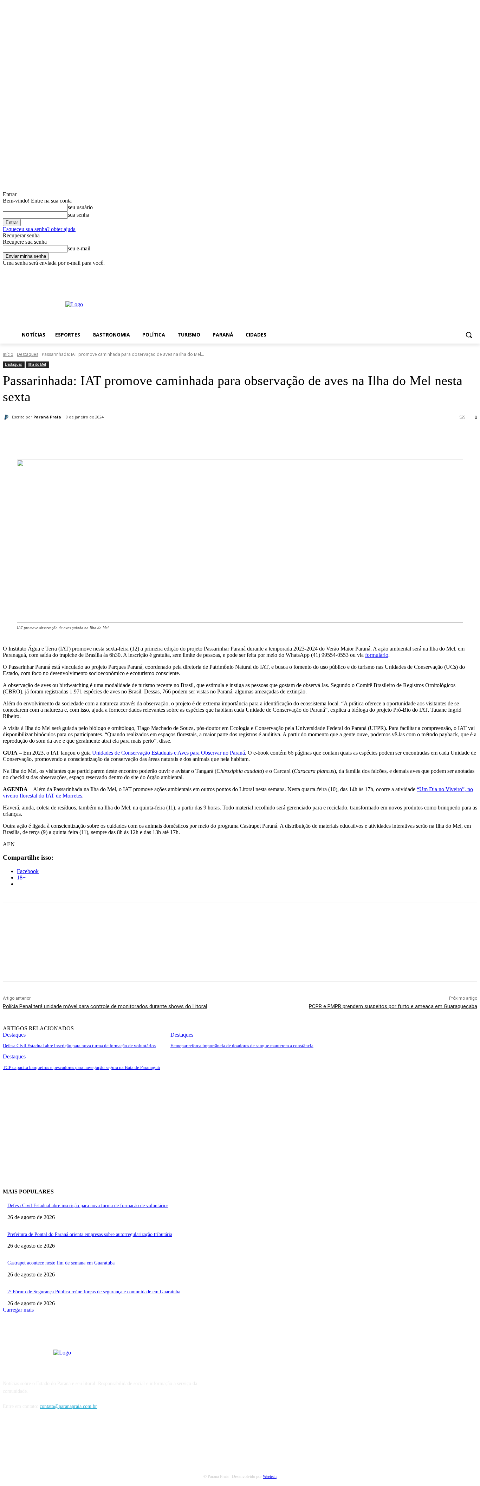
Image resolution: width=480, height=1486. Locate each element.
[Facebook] (454, 271)
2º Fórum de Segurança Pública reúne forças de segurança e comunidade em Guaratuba (93, 1291)
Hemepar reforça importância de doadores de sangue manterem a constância (241, 1045)
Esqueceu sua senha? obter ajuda (39, 229)
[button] (468, 334)
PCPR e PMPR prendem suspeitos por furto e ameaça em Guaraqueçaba (393, 1006)
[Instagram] (463, 271)
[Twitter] (111, 436)
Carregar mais (18, 1310)
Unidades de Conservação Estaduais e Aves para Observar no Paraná (168, 753)
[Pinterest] (136, 436)
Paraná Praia (47, 416)
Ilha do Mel (37, 364)
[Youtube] (473, 271)
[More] (188, 435)
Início (8, 354)
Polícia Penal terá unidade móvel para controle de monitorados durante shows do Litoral (105, 1006)
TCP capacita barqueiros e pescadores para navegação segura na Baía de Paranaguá (81, 1067)
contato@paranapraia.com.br (68, 1406)
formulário (376, 655)
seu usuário (80, 207)
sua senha (78, 215)
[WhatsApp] (162, 436)
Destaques (27, 354)
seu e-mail (79, 248)
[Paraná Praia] (7, 417)
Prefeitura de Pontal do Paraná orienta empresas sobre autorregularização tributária (89, 1234)
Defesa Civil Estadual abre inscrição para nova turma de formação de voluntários (79, 1045)
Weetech (270, 1476)
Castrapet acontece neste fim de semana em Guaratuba (61, 1263)
